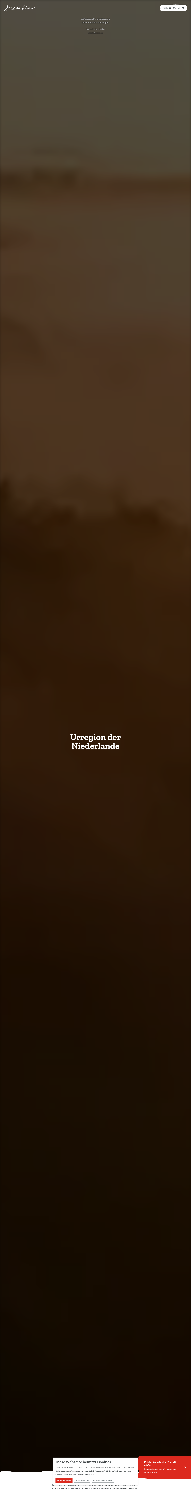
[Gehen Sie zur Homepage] (19, 8)
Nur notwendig (82, 1480)
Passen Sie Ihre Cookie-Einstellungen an (95, 31)
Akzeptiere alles (64, 1480)
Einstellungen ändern (102, 1480)
